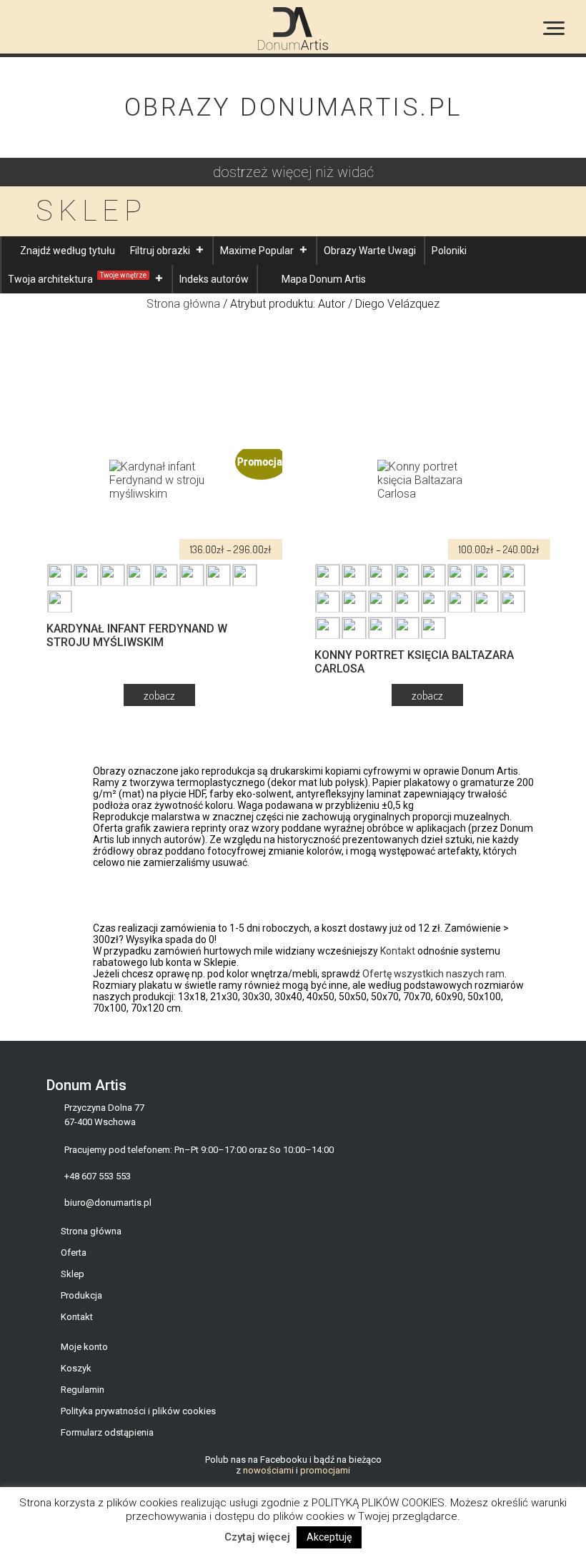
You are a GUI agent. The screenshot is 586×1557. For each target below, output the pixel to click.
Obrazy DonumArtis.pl (293, 107)
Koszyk (76, 1368)
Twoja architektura (77, 278)
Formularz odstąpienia (107, 1432)
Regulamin (82, 1389)
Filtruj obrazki (160, 250)
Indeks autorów (214, 279)
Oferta (73, 1252)
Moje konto (84, 1346)
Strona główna (183, 304)
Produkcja (81, 1295)
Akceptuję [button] (329, 1537)
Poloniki (449, 250)
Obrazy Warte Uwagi (370, 250)
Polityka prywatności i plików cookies (138, 1411)
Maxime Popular (257, 250)
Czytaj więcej (257, 1537)
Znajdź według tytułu (67, 250)
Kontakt (397, 951)
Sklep (72, 1274)
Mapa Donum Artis (324, 279)
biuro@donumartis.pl (108, 1202)
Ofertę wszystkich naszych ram (433, 973)
